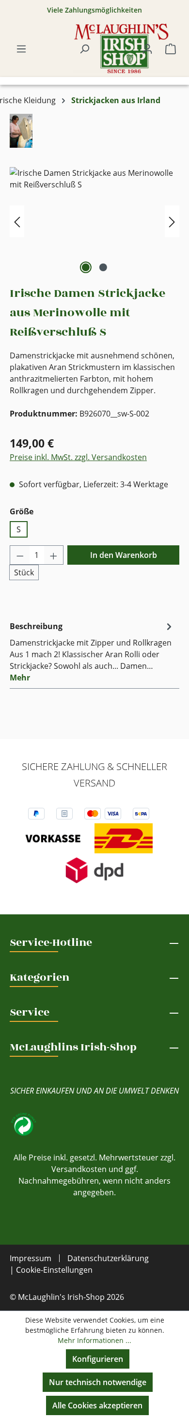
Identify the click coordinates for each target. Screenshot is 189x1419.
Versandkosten (79, 1169)
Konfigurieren (97, 1359)
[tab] (92, 651)
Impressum (30, 1258)
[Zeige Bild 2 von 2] (103, 267)
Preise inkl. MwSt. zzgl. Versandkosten (78, 457)
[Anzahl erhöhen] (54, 555)
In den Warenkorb (123, 555)
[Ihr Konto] (147, 48)
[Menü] (21, 48)
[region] (94, 221)
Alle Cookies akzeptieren (97, 1405)
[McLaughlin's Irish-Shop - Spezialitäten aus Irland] (121, 48)
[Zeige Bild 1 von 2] (86, 267)
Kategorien (39, 977)
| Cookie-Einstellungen (51, 1270)
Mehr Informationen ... (94, 1340)
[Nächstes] (172, 221)
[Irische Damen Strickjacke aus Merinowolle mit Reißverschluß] (94, 221)
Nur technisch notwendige (97, 1382)
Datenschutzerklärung (108, 1258)
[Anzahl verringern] (20, 555)
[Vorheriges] (17, 221)
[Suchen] (84, 48)
